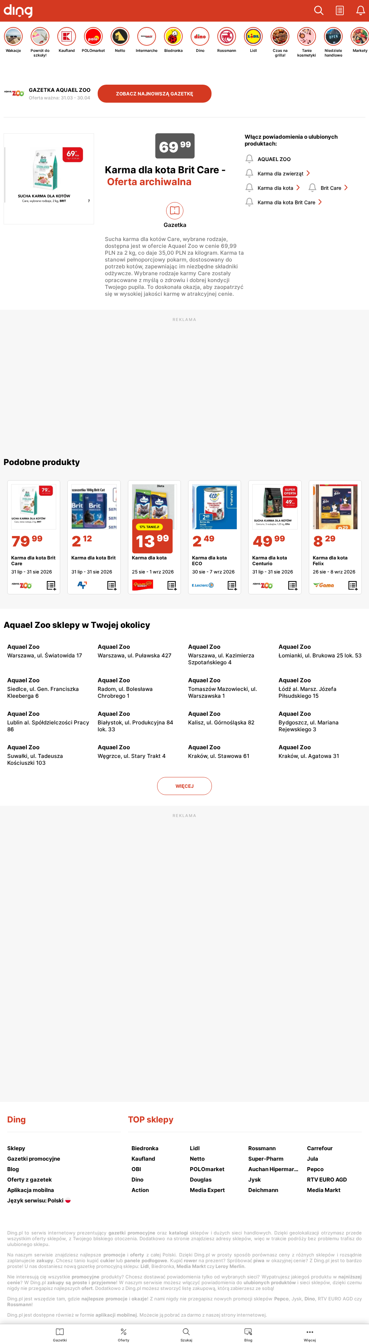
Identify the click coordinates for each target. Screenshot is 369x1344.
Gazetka (175, 224)
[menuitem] (60, 1334)
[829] (335, 506)
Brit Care (331, 188)
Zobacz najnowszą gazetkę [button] (154, 94)
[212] (93, 506)
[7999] (33, 506)
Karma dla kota (275, 188)
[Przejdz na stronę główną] (20, 11)
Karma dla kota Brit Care (286, 202)
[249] (214, 506)
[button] (319, 11)
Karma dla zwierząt (280, 173)
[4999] (274, 506)
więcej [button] (184, 786)
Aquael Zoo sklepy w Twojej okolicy (77, 625)
